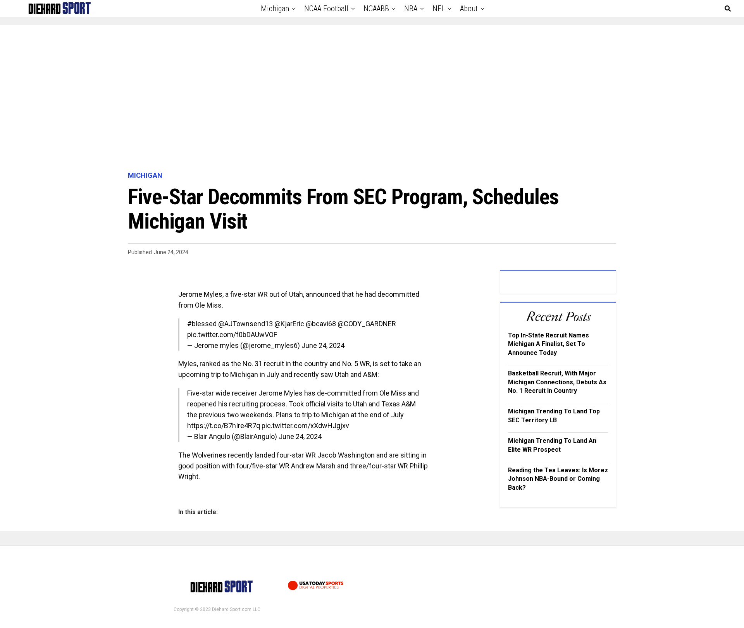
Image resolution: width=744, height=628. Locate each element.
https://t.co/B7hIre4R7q (223, 426)
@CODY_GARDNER (367, 324)
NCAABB (376, 8)
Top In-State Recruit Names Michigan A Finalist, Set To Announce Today (548, 344)
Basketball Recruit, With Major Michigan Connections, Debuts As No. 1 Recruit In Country (557, 382)
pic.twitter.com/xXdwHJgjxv (305, 426)
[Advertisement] (372, 98)
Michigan (275, 8)
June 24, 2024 (322, 345)
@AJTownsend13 (245, 324)
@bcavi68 (321, 324)
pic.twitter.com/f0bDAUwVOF (232, 334)
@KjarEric (289, 324)
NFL (438, 8)
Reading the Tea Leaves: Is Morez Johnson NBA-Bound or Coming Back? (558, 478)
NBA (410, 8)
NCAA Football (326, 8)
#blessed (202, 324)
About (469, 8)
